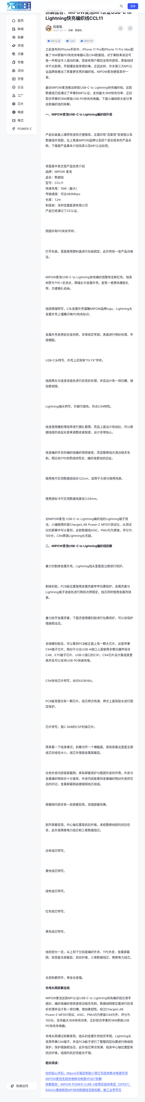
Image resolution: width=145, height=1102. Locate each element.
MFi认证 (55, 41)
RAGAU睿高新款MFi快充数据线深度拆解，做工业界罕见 (83, 1090)
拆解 (70, 30)
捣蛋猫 (57, 27)
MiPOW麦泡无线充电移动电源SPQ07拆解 (74, 1079)
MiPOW (88, 41)
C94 (72, 41)
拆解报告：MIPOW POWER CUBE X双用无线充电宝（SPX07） (88, 1084)
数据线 (78, 30)
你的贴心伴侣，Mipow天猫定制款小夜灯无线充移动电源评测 (87, 1073)
